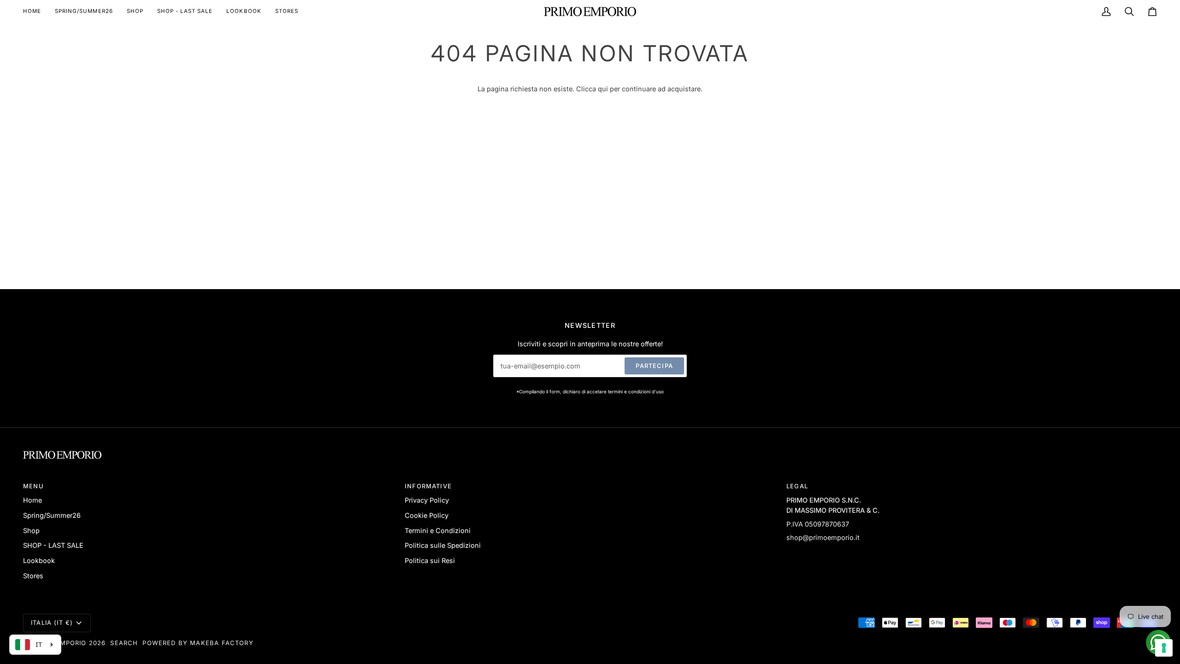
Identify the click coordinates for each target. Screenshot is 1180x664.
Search (124, 642)
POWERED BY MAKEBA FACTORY (197, 642)
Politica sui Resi (430, 560)
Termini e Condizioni (438, 530)
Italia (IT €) (52, 622)
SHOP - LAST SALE (53, 545)
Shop (31, 530)
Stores (33, 576)
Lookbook (39, 560)
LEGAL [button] (797, 486)
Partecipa (654, 365)
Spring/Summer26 (52, 515)
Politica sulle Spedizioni (443, 545)
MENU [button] (33, 486)
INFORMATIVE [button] (428, 486)
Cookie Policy (426, 515)
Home (32, 500)
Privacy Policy (427, 500)
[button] (135, 11)
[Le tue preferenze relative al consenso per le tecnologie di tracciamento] (1164, 648)
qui (603, 89)
